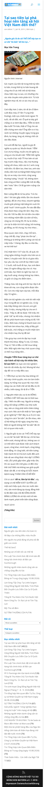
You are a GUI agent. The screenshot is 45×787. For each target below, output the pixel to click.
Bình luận (29, 29)
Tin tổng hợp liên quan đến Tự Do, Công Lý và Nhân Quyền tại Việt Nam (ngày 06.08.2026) (22, 696)
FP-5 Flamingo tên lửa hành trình (19, 673)
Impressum (11, 783)
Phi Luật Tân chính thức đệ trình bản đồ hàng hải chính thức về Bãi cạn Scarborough (22, 559)
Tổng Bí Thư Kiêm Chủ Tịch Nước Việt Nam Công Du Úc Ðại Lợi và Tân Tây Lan (21, 600)
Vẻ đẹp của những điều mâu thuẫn (20, 535)
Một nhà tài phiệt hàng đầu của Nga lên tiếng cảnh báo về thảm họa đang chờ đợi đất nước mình (22, 730)
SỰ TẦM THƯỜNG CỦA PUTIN (18, 612)
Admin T (11, 29)
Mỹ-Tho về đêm (11, 608)
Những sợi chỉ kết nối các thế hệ (18, 551)
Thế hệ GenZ (10, 547)
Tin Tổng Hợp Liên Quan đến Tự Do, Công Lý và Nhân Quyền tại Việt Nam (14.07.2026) (21, 740)
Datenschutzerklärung (28, 783)
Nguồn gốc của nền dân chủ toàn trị (20, 531)
